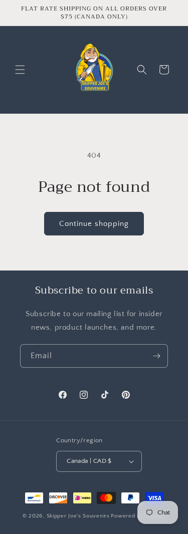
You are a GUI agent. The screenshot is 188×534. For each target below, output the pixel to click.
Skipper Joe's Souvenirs (78, 516)
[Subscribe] (156, 356)
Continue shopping (94, 223)
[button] (20, 70)
